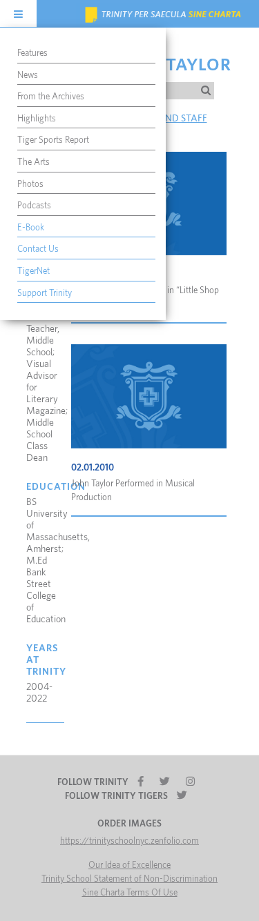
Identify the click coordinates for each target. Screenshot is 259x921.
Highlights (36, 119)
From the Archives (50, 96)
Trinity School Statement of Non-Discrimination (129, 879)
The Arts (33, 162)
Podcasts (34, 205)
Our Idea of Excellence (129, 865)
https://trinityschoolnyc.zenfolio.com (129, 841)
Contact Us (38, 249)
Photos (30, 184)
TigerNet (33, 271)
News (27, 75)
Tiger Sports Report (53, 140)
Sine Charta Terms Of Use (130, 893)
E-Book (30, 228)
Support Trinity (44, 293)
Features (32, 53)
